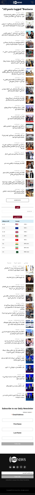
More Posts (17, 200)
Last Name (17, 433)
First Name (17, 424)
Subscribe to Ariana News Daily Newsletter (17, 480)
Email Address (17, 415)
